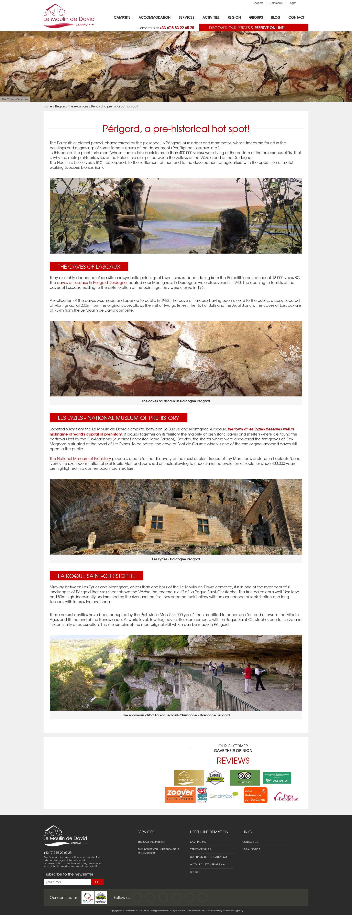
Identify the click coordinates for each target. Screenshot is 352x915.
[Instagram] (163, 897)
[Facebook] (137, 897)
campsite (122, 17)
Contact (296, 17)
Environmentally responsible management (158, 851)
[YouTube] (150, 897)
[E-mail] (189, 897)
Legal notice (251, 849)
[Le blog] (202, 897)
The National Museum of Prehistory (80, 458)
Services (186, 17)
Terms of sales (200, 849)
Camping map (198, 842)
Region (234, 17)
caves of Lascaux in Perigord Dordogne (92, 282)
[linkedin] (176, 897)
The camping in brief (151, 842)
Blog (275, 17)
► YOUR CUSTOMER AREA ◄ (207, 864)
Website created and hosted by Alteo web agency (215, 910)
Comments (276, 3)
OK (97, 882)
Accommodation (155, 17)
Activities (211, 17)
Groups (256, 17)
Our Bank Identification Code (210, 857)
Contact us (250, 842)
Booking (195, 872)
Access (258, 3)
